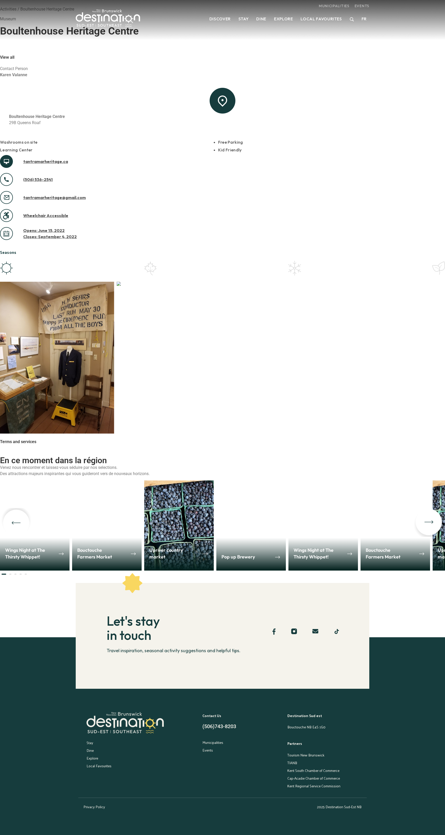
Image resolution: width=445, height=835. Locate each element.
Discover (220, 18)
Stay (243, 18)
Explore (283, 18)
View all (7, 57)
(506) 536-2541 (38, 179)
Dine (261, 18)
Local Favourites (321, 18)
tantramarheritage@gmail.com (54, 197)
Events (362, 6)
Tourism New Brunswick (305, 755)
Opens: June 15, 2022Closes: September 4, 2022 (50, 233)
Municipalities (334, 6)
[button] (16, 522)
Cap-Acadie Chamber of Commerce (313, 778)
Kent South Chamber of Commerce (313, 770)
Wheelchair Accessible (45, 215)
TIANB (292, 763)
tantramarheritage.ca (45, 161)
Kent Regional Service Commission (313, 786)
